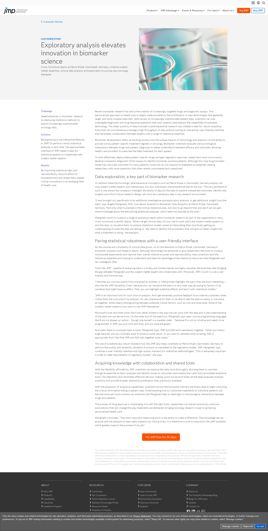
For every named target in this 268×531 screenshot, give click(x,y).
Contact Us (194, 506)
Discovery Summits (149, 502)
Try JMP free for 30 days (160, 437)
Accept (260, 526)
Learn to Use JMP (148, 495)
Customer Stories (53, 22)
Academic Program (52, 506)
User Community (148, 491)
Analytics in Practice (101, 510)
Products (47, 495)
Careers (192, 502)
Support (144, 506)
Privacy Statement (142, 516)
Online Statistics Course (103, 499)
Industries (48, 502)
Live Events (97, 491)
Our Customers (99, 495)
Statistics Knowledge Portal (105, 502)
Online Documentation (151, 499)
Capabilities (49, 499)
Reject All (248, 526)
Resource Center (100, 506)
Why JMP (47, 491)
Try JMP (243, 10)
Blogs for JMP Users (198, 499)
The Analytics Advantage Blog (203, 495)
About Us (193, 491)
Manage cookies (230, 526)
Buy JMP (258, 10)
